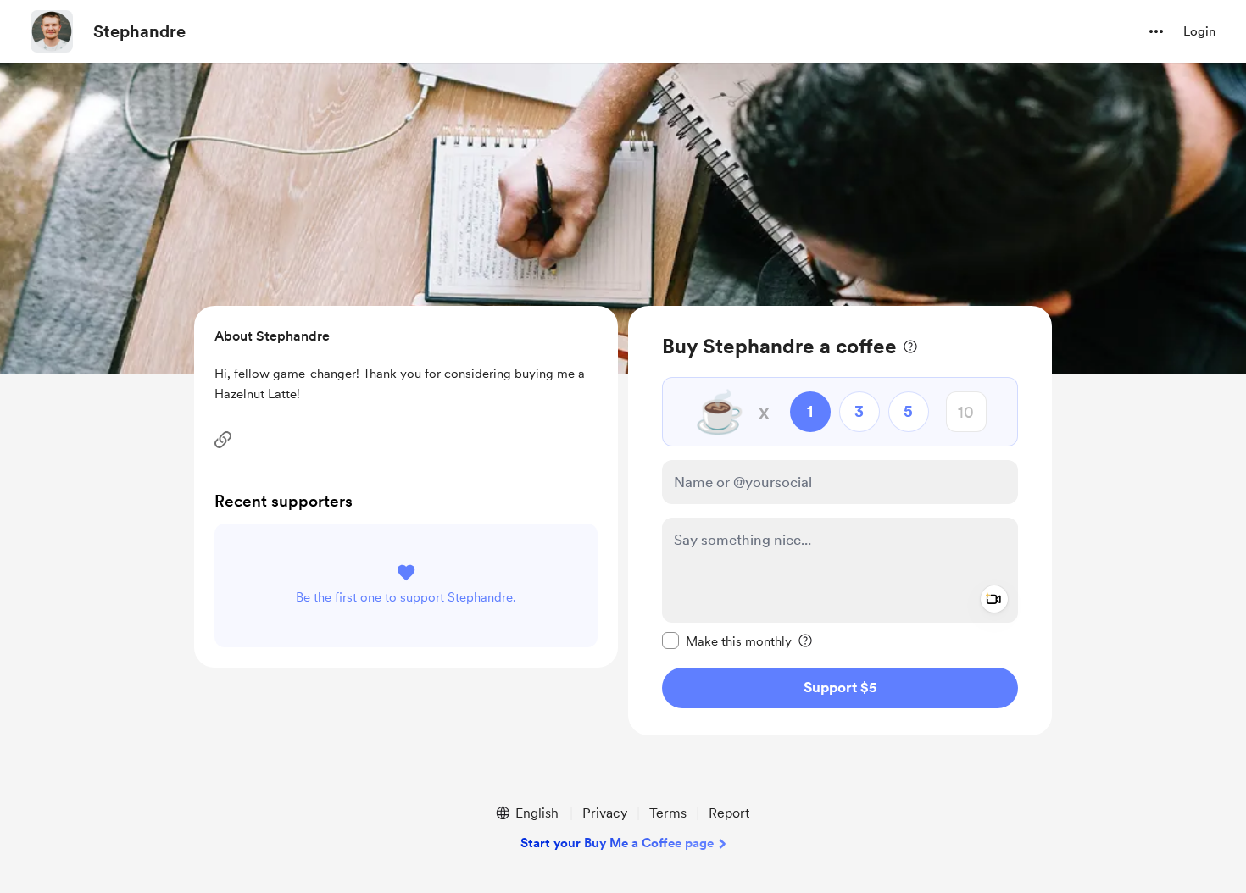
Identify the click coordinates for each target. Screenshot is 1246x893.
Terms (668, 813)
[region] (840, 520)
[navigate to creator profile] (52, 31)
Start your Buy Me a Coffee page (617, 843)
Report (729, 813)
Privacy (604, 813)
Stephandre (139, 31)
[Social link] (222, 439)
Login (1199, 31)
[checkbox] (727, 641)
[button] (1156, 31)
